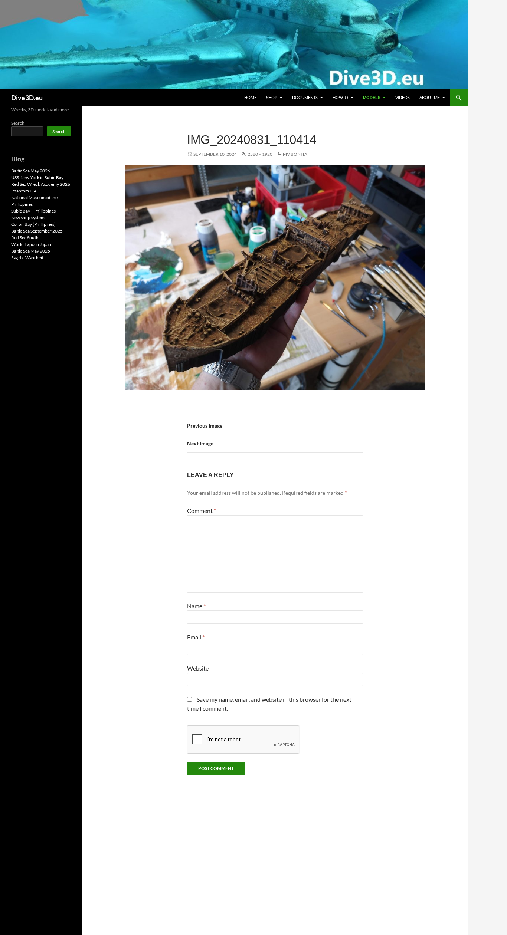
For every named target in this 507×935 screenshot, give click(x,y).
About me (429, 97)
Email (196, 637)
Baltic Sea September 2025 (37, 231)
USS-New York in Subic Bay (37, 177)
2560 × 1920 (260, 154)
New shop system (28, 217)
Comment (201, 510)
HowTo (340, 97)
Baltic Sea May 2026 (30, 171)
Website (198, 668)
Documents (305, 97)
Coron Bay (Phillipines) (33, 224)
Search (17, 123)
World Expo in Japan (31, 244)
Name (196, 605)
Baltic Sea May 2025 (30, 251)
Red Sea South (25, 237)
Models (371, 97)
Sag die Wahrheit (27, 257)
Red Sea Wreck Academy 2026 (40, 184)
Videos (402, 97)
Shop (271, 97)
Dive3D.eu (27, 97)
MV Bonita (295, 154)
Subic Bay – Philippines (33, 211)
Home (250, 97)
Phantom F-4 (23, 191)
